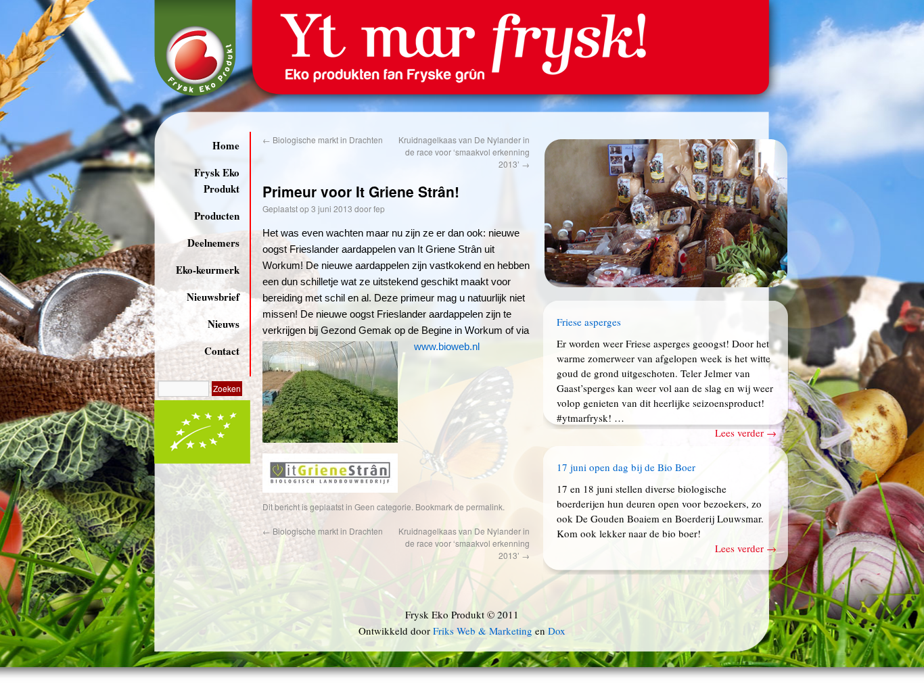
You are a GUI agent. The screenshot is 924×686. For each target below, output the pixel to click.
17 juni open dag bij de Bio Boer (626, 467)
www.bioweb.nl (447, 346)
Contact (221, 350)
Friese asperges (589, 321)
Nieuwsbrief (213, 296)
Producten (216, 215)
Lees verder (746, 432)
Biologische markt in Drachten (322, 139)
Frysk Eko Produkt (216, 180)
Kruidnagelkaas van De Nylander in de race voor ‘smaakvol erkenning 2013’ (464, 152)
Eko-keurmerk (207, 269)
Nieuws (223, 323)
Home (225, 145)
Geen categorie (382, 506)
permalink (484, 506)
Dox (556, 630)
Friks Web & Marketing (482, 630)
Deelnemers (213, 242)
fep (379, 208)
